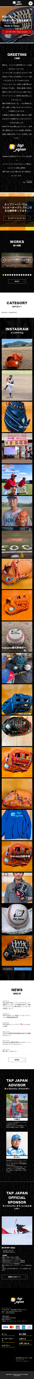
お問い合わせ (24, 1343)
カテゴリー (6, 1345)
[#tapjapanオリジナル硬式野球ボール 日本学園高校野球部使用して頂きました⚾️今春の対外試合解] (17, 636)
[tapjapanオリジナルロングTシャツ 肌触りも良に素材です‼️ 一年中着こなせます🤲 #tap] (17, 825)
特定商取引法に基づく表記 (24, 1358)
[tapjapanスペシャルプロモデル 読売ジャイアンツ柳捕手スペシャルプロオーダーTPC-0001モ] (17, 731)
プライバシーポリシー (23, 1361)
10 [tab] (23, 275)
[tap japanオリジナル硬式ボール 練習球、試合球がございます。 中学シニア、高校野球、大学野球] (17, 919)
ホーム (4, 1334)
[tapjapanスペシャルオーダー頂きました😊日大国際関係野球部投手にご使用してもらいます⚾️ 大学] (17, 574)
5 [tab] (12, 275)
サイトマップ (20, 1359)
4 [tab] (10, 275)
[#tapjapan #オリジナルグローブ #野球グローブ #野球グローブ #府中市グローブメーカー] (17, 448)
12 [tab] (28, 275)
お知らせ (22, 1339)
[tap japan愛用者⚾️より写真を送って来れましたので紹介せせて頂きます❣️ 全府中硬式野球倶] (17, 385)
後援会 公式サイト (14, 1277)
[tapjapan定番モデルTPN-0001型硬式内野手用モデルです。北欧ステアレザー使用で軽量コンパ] (17, 856)
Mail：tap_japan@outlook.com (12, 1311)
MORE (17, 281)
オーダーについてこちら (17, 218)
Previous (3, 259)
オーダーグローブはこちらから (17, 32)
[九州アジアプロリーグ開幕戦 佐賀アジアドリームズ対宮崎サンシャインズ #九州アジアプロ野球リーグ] (17, 542)
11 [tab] (26, 275)
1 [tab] (3, 275)
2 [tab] (5, 275)
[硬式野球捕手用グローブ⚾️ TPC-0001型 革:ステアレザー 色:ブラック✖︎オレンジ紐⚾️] (17, 417)
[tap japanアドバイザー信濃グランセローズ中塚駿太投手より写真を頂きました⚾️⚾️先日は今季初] (17, 354)
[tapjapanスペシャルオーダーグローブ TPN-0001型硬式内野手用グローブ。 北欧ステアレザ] (17, 950)
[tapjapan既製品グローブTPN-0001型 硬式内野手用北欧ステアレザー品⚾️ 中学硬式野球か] (17, 762)
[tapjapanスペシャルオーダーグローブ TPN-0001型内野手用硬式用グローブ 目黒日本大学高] (17, 888)
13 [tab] (30, 275)
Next (30, 259)
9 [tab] (21, 275)
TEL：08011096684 (8, 1313)
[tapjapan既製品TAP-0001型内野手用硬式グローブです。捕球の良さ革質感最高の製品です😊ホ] (17, 605)
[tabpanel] (17, 260)
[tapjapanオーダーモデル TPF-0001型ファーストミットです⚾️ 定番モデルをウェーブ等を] (17, 699)
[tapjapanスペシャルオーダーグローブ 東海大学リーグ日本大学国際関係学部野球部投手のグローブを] (17, 793)
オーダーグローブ (8, 1340)
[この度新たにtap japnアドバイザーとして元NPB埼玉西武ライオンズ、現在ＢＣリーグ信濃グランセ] (17, 511)
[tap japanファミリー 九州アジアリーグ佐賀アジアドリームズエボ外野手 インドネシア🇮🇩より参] (17, 479)
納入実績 (22, 1334)
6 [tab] (14, 275)
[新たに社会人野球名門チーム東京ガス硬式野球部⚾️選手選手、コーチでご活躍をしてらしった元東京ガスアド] (17, 668)
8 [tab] (19, 275)
